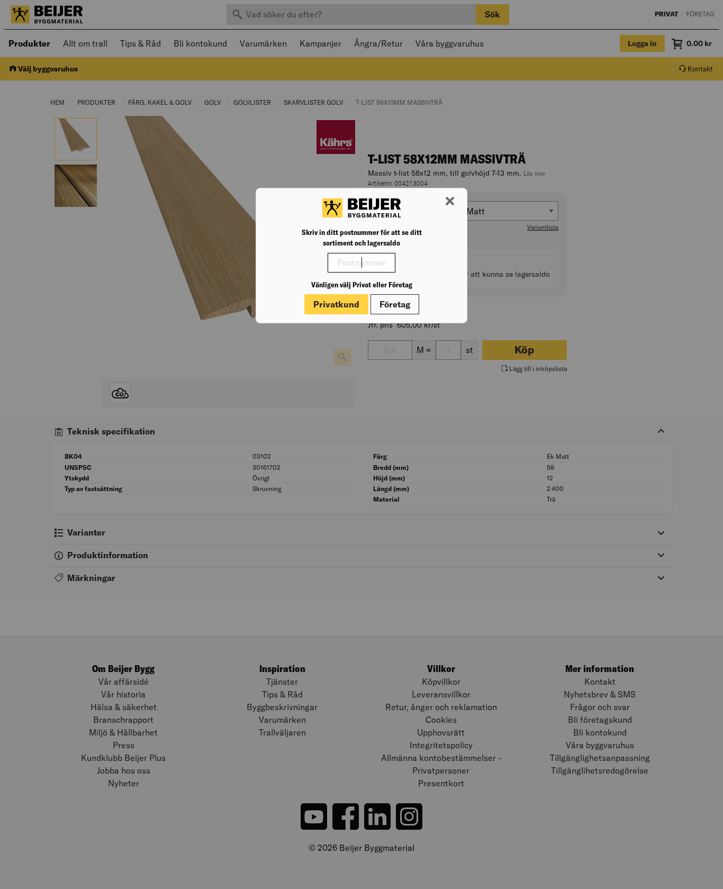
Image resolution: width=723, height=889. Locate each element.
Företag (394, 304)
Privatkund (336, 304)
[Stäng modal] (449, 202)
